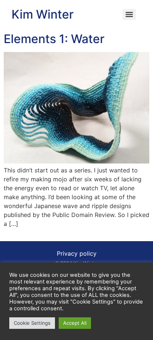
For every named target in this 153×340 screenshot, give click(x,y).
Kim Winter (43, 14)
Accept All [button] (75, 323)
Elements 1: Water (54, 39)
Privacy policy (77, 253)
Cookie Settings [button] (32, 323)
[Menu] (129, 14)
